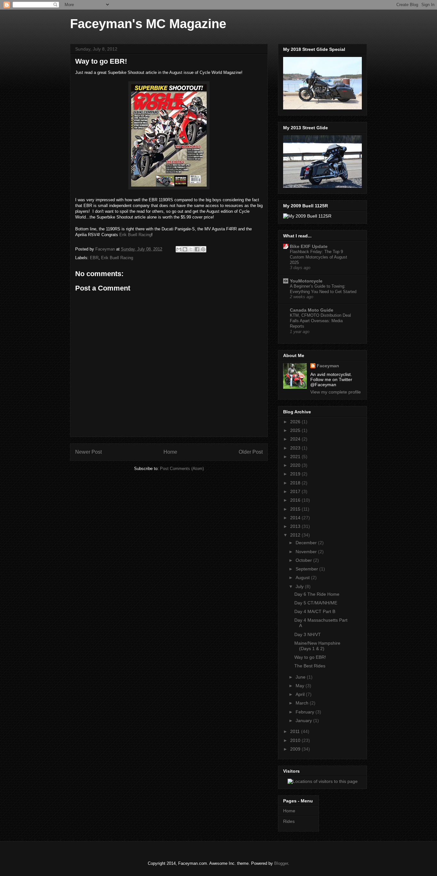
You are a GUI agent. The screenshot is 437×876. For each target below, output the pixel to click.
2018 (296, 482)
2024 (296, 439)
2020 (296, 465)
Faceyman (328, 365)
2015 (296, 509)
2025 (296, 430)
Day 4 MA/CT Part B (314, 611)
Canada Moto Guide (311, 310)
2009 (296, 749)
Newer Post (88, 452)
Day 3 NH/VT (307, 634)
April (301, 694)
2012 (296, 535)
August (303, 577)
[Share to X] (191, 249)
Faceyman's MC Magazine (148, 24)
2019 (296, 473)
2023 (296, 447)
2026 (296, 421)
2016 (296, 500)
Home (170, 452)
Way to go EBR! (310, 657)
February (305, 711)
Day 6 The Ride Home (316, 594)
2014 (296, 517)
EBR (94, 257)
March (303, 702)
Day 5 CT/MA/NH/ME (315, 602)
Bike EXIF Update (309, 246)
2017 (296, 491)
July (300, 586)
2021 (296, 456)
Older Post (251, 452)
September (307, 568)
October (304, 560)
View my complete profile (335, 391)
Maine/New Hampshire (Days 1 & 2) (317, 646)
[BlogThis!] (185, 249)
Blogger (281, 863)
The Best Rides (309, 665)
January (304, 720)
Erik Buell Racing (135, 234)
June (301, 677)
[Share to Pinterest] (203, 249)
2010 (296, 740)
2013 (296, 526)
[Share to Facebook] (197, 249)
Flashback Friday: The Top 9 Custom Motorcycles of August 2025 (318, 257)
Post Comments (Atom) (182, 468)
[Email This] (179, 249)
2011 (295, 731)
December (307, 542)
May (301, 685)
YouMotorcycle (306, 280)
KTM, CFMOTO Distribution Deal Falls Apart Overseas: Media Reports (320, 321)
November (307, 551)
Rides (289, 821)
